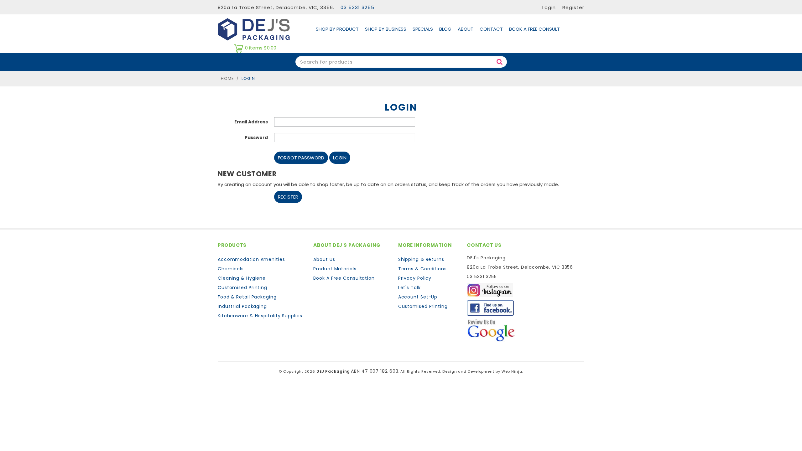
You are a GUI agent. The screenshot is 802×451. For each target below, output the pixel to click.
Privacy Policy (415, 278)
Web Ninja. (512, 371)
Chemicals (231, 269)
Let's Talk (409, 287)
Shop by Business (385, 29)
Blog (445, 29)
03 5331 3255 (357, 7)
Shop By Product (337, 29)
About (465, 29)
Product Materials (334, 269)
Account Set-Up (418, 297)
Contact (491, 29)
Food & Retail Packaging (247, 297)
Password (256, 137)
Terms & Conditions (422, 269)
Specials (423, 29)
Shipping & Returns (421, 259)
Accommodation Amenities (251, 259)
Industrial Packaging (242, 306)
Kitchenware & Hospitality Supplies (260, 316)
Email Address (251, 122)
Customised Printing (242, 287)
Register (573, 7)
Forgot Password (301, 157)
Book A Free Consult (534, 29)
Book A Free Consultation (344, 278)
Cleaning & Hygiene (242, 278)
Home (227, 78)
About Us (324, 259)
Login (549, 7)
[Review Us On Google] (491, 330)
